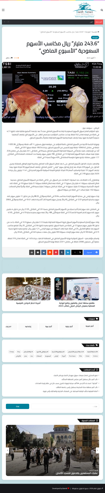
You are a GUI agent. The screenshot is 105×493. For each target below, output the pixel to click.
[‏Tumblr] (61, 252)
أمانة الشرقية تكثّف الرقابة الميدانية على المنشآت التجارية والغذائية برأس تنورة (70, 391)
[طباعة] (31, 252)
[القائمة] (3, 11)
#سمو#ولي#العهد (42, 351)
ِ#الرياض (18, 356)
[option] (52, 450)
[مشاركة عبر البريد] (37, 252)
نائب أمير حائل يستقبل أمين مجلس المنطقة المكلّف (79, 379)
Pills (80, 356)
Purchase (72, 356)
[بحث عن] (102, 11)
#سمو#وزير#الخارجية (58, 351)
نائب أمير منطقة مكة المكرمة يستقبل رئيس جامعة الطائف (77, 387)
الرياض (56, 356)
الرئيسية (95, 31)
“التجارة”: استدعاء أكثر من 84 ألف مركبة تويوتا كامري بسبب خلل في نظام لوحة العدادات (62, 22)
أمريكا (64, 356)
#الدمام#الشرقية (92, 351)
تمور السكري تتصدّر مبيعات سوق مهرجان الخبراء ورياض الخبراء (76, 375)
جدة (32, 356)
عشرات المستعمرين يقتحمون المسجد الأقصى (77, 473)
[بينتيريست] (55, 252)
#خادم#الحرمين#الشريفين (76, 351)
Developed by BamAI (59, 488)
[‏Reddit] (49, 252)
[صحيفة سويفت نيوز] (85, 10)
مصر (25, 356)
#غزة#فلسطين (28, 351)
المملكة (39, 356)
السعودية (48, 356)
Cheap (11, 351)
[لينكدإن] (67, 252)
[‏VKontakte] (43, 252)
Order (88, 356)
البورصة (87, 31)
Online (95, 356)
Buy (18, 351)
